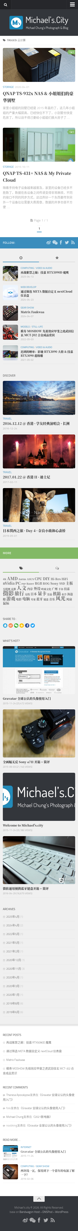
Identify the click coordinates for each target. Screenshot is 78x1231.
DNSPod (47, 1212)
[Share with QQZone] (22, 626)
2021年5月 (13, 942)
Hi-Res (56, 579)
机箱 (57, 593)
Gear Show (27, 307)
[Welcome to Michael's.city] (39, 797)
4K (4, 579)
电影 (19, 599)
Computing (27, 268)
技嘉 (67, 589)
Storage (8, 87)
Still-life (37, 326)
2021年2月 (13, 951)
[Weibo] (48, 242)
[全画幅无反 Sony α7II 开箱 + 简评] (39, 733)
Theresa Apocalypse (18, 1095)
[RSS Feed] (73, 242)
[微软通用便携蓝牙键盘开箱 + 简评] (39, 860)
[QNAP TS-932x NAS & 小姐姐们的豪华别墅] (39, 65)
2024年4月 (13, 925)
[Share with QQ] (5, 626)
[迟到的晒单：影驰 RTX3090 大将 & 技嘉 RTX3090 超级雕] (10, 352)
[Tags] (21, 568)
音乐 (52, 599)
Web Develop (28, 287)
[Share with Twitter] (32, 626)
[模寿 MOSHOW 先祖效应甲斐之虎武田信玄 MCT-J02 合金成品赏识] (10, 332)
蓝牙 (39, 599)
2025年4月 (13, 916)
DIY (46, 578)
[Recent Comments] (57, 568)
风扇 (69, 599)
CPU (38, 578)
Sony (54, 583)
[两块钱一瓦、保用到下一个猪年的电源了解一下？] (10, 1171)
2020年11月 (13, 968)
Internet (26, 1147)
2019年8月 (13, 1003)
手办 (60, 589)
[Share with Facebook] (27, 626)
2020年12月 (13, 960)
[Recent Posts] (21, 258)
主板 (69, 583)
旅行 (19, 593)
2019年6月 (13, 1012)
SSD (62, 583)
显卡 (42, 593)
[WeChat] (54, 242)
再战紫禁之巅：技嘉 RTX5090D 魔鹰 (28, 1042)
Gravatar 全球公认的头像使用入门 (43, 1108)
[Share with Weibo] (11, 626)
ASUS (30, 579)
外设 (37, 588)
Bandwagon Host (30, 1212)
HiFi (65, 579)
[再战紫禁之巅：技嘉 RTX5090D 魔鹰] (10, 273)
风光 (61, 598)
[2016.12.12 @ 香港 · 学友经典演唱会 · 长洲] (39, 398)
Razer (30, 583)
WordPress (61, 1212)
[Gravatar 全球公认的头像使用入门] (39, 670)
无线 (27, 594)
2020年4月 (13, 977)
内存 (30, 589)
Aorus (22, 579)
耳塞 (33, 599)
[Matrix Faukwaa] (10, 313)
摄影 (8, 593)
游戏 (10, 598)
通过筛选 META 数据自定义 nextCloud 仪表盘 (34, 1051)
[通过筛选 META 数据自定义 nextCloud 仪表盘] (10, 292)
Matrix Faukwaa (15, 1060)
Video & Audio (44, 268)
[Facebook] (60, 242)
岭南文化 (46, 589)
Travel (7, 418)
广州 (55, 589)
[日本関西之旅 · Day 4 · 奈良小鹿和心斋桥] (39, 505)
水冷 (64, 594)
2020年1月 (13, 994)
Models (25, 326)
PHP (23, 583)
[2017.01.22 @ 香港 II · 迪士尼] (39, 451)
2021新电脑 (42, 1117)
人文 (22, 587)
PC (18, 583)
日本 (33, 594)
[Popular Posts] (57, 258)
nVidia (9, 583)
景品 (49, 594)
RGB (38, 583)
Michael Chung (14, 1117)
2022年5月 (13, 934)
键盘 (46, 599)
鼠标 (6, 603)
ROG (46, 583)
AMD (12, 578)
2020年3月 (13, 986)
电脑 (26, 598)
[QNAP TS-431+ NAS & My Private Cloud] (39, 145)
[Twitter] (67, 242)
